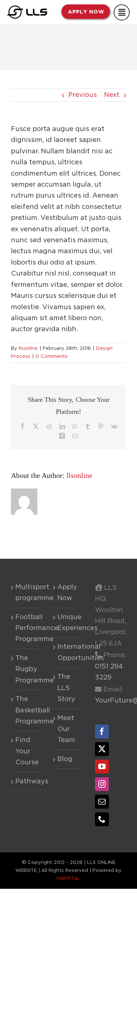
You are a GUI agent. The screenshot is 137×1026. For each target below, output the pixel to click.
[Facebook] (102, 731)
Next (111, 95)
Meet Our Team (66, 729)
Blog (64, 759)
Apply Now (67, 593)
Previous (82, 95)
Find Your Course (26, 751)
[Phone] (102, 819)
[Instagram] (102, 784)
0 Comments (51, 356)
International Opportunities (68, 652)
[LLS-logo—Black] (27, 8)
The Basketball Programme (26, 710)
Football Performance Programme (26, 628)
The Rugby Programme (26, 669)
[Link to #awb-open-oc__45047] (122, 12)
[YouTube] (102, 767)
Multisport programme (26, 593)
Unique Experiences (68, 623)
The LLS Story (66, 688)
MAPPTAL (68, 878)
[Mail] (102, 802)
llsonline (28, 348)
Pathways (26, 781)
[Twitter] (102, 749)
